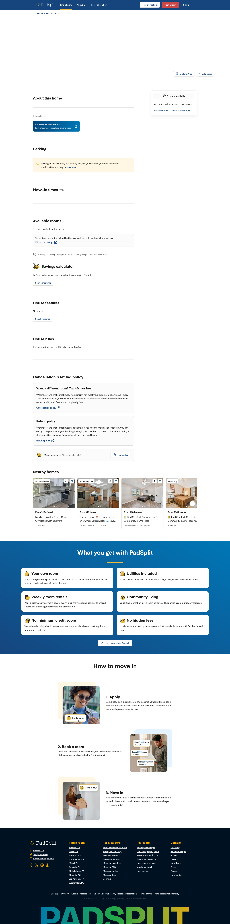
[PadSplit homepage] (46, 5)
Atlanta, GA (38, 851)
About (80, 4)
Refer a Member (99, 4)
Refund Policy (161, 110)
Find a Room (66, 4)
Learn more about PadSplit (117, 643)
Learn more (70, 167)
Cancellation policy (46, 407)
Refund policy (43, 440)
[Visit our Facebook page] (31, 865)
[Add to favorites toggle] (72, 481)
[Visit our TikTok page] (47, 865)
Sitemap (55, 893)
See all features (42, 318)
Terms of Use (145, 893)
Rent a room (170, 4)
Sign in (186, 4)
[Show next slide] (192, 503)
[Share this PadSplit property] (66, 481)
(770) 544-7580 (40, 854)
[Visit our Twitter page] (36, 865)
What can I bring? (44, 242)
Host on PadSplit (149, 4)
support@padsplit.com (43, 858)
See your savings (43, 282)
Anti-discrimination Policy (167, 893)
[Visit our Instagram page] (42, 865)
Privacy (65, 893)
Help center (122, 455)
